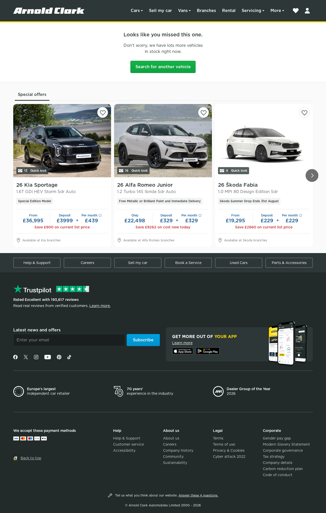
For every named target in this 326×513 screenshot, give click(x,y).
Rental (229, 10)
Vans (183, 10)
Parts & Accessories (289, 263)
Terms (218, 438)
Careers (87, 263)
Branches (206, 10)
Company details (277, 463)
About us (171, 438)
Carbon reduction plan (283, 469)
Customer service (128, 444)
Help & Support (37, 263)
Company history (178, 450)
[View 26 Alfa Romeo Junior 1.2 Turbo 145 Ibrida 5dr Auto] (163, 140)
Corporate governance (283, 450)
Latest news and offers (37, 330)
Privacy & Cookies (228, 450)
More (275, 10)
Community (173, 457)
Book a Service (188, 263)
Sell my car (160, 10)
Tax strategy (273, 457)
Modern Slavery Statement (286, 444)
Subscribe (143, 340)
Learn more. (100, 306)
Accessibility (124, 450)
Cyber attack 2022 (229, 457)
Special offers (32, 94)
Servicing (251, 10)
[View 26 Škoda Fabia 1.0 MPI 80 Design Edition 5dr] (264, 140)
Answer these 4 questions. (198, 495)
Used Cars (239, 263)
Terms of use (224, 444)
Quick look (35, 170)
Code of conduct (277, 475)
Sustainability (175, 463)
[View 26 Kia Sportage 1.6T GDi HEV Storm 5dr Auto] (62, 140)
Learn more (182, 343)
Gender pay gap (277, 438)
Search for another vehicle (163, 66)
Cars (135, 10)
